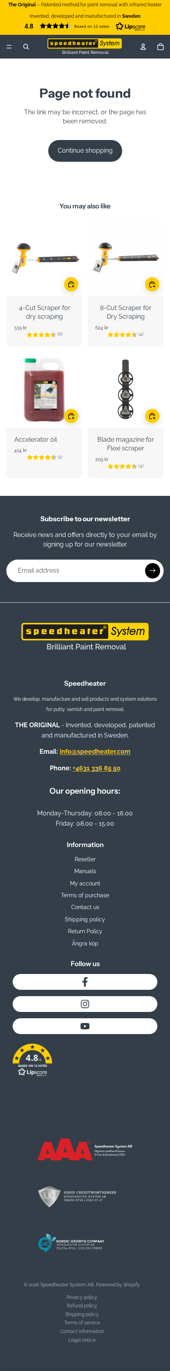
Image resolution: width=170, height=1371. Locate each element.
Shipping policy (85, 919)
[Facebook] (85, 982)
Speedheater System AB (67, 1285)
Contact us (85, 907)
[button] (85, 26)
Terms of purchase (85, 895)
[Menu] (9, 47)
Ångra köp (85, 943)
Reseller (85, 859)
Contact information (82, 1331)
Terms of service (82, 1323)
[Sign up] (152, 570)
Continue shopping (85, 150)
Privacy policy (81, 1297)
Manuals (85, 871)
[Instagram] (85, 1004)
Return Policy (85, 931)
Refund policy (82, 1306)
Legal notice (82, 1340)
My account (85, 883)
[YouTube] (85, 1026)
